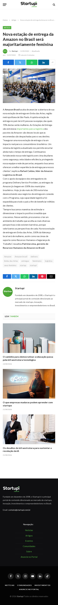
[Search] (53, 4)
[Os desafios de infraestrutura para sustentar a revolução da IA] (29, 429)
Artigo (7, 27)
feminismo (37, 261)
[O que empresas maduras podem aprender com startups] (29, 384)
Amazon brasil (21, 256)
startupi (33, 265)
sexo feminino (10, 265)
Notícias (9, 585)
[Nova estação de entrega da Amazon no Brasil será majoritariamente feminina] (29, 86)
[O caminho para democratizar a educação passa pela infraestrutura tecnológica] (29, 338)
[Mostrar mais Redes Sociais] (52, 62)
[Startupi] (29, 4)
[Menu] (4, 4)
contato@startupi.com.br (19, 510)
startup (23, 265)
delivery (34, 256)
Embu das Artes (11, 261)
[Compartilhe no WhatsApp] (31, 62)
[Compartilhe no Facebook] (8, 62)
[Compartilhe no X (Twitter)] (20, 62)
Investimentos (42, 585)
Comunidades (24, 585)
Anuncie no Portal (29, 589)
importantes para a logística (30, 128)
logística (48, 261)
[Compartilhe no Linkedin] (43, 62)
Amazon (7, 256)
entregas (25, 261)
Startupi (15, 51)
